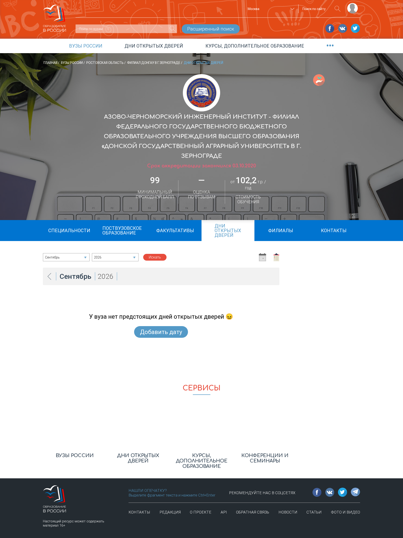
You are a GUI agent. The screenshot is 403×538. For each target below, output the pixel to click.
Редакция (170, 512)
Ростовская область (105, 63)
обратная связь (252, 512)
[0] (172, 28)
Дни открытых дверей (154, 46)
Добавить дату (161, 331)
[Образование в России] (54, 16)
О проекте (200, 512)
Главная (51, 63)
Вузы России (72, 63)
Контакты (139, 512)
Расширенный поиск (210, 29)
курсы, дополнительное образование (254, 46)
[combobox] (270, 9)
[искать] (337, 9)
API (224, 512)
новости (287, 512)
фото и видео (345, 512)
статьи (314, 512)
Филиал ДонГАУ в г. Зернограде (154, 63)
